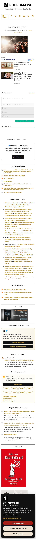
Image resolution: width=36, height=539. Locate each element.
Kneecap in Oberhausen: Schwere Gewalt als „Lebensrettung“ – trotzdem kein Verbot (18, 239)
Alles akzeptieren (18, 523)
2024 (22, 388)
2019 (29, 392)
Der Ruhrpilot (8, 181)
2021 (14, 392)
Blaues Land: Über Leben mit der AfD (14, 175)
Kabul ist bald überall (10, 434)
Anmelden (31, 93)
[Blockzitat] (16, 104)
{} (19, 104)
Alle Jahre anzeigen (8, 401)
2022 (6, 392)
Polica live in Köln (9, 178)
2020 (22, 392)
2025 (14, 388)
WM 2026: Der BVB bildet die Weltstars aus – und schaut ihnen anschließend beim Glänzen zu (19, 233)
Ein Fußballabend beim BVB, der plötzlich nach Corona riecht (17, 184)
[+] (22, 104)
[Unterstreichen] (7, 104)
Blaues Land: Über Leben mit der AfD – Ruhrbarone (20, 203)
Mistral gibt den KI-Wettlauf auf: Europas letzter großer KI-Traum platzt (18, 298)
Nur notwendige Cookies (18, 528)
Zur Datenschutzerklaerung (12, 518)
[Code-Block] (18, 104)
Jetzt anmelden (18, 157)
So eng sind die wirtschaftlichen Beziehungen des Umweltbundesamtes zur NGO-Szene (19, 424)
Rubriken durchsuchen (9, 396)
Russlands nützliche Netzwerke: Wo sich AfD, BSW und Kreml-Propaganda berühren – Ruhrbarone (18, 211)
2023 (29, 388)
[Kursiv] (5, 104)
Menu (4, 17)
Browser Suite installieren (18, 346)
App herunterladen (18, 342)
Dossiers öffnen (7, 398)
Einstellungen (18, 534)
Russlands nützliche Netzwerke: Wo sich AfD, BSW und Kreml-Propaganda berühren (19, 188)
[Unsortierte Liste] (13, 104)
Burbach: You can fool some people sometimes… (19, 360)
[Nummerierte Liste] (11, 104)
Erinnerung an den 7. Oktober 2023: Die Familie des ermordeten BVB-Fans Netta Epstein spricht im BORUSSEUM (19, 171)
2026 (6, 388)
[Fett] (3, 104)
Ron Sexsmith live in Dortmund (13, 192)
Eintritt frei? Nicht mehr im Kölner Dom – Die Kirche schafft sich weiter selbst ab (19, 412)
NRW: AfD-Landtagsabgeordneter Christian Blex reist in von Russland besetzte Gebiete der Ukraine (19, 224)
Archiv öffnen (18, 384)
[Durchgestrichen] (9, 104)
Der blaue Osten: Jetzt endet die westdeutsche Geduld (18, 293)
